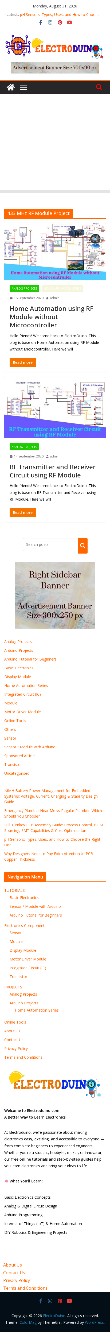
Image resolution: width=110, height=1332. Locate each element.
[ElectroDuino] (10, 87)
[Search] (83, 546)
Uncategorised (16, 773)
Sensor (10, 738)
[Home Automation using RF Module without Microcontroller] (55, 251)
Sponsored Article (19, 755)
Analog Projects (24, 288)
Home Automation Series (62, 288)
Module (10, 703)
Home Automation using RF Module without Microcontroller (51, 316)
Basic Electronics (18, 667)
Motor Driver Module (22, 711)
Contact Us (13, 1039)
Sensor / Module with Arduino (30, 746)
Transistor (13, 764)
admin (55, 298)
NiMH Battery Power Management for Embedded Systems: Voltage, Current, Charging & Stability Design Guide (51, 796)
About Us (12, 1030)
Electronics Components (25, 925)
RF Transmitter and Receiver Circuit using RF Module (53, 470)
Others (10, 729)
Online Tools (15, 720)
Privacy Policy (16, 1048)
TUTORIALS (14, 890)
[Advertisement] (55, 143)
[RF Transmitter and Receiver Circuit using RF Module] (55, 407)
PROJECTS (13, 986)
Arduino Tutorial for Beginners (30, 659)
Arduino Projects (18, 650)
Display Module (17, 676)
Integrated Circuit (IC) (22, 694)
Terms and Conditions (23, 1057)
